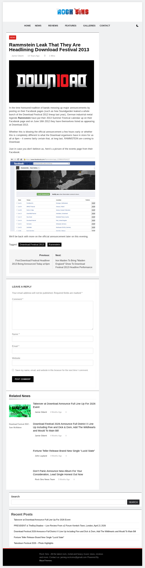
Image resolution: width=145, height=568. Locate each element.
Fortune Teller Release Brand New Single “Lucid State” (64, 450)
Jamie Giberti (18, 56)
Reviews (53, 25)
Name (16, 334)
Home (27, 25)
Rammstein (54, 244)
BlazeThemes (45, 560)
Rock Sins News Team (45, 479)
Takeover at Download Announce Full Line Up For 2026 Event (42, 519)
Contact (105, 25)
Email (15, 346)
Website (16, 358)
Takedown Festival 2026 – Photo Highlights (33, 543)
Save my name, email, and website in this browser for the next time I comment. (51, 370)
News (38, 25)
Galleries (89, 25)
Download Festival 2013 (32, 244)
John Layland (41, 456)
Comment (17, 299)
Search (15, 496)
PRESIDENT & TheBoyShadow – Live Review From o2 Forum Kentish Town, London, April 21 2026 (60, 525)
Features (70, 25)
